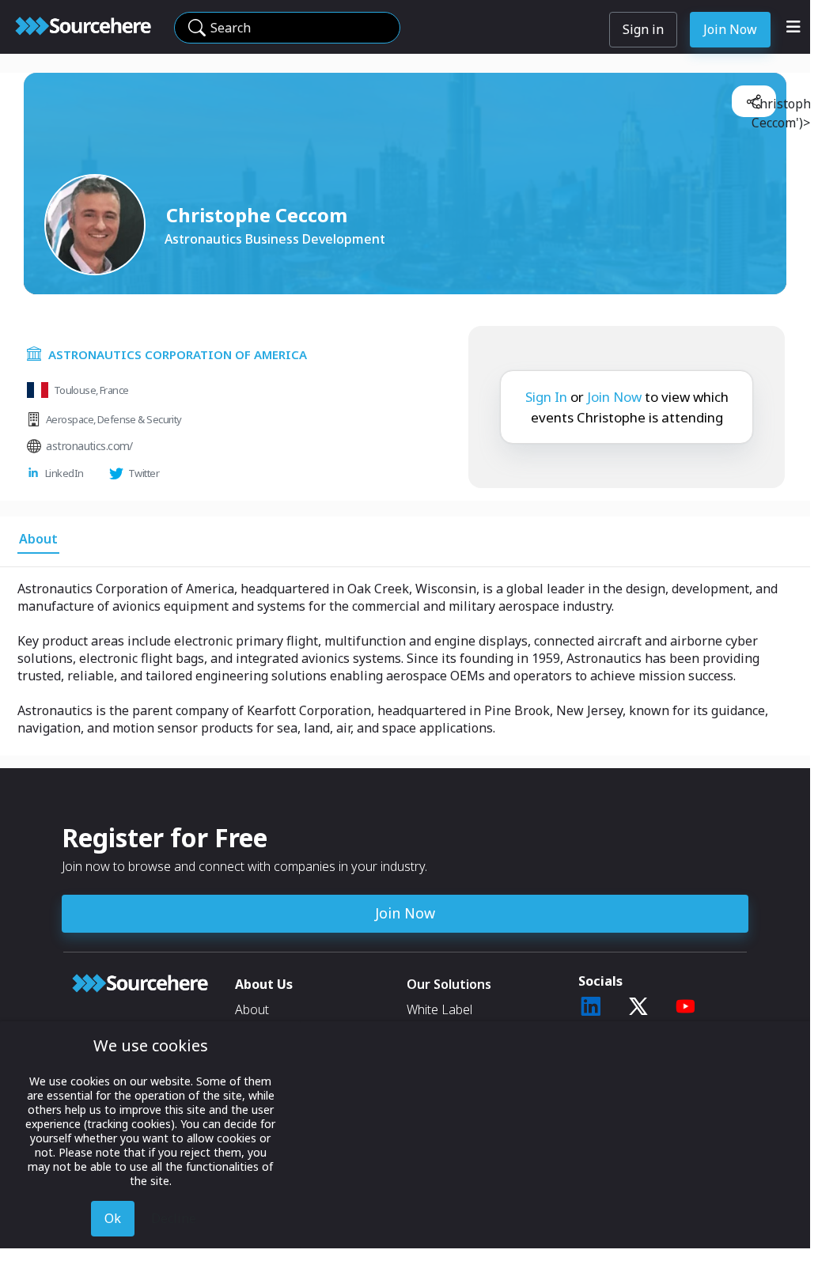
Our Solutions (449, 984)
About (252, 1009)
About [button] (38, 538)
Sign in (643, 29)
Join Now (730, 29)
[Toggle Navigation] (793, 27)
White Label (439, 1009)
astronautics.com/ (89, 445)
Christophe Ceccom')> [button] (761, 106)
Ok (112, 1218)
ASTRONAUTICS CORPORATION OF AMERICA (177, 354)
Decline (173, 1218)
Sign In (546, 397)
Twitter (143, 473)
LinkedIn (64, 473)
